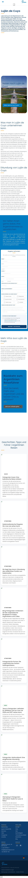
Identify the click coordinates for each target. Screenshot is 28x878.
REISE (5, 705)
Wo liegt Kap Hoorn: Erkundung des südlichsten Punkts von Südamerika (14, 571)
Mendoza (3, 831)
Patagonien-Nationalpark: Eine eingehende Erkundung (14, 758)
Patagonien (4, 835)
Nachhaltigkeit (19, 833)
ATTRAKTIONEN (7, 521)
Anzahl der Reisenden (7, 288)
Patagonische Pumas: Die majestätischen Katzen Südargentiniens (12, 663)
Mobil (3, 276)
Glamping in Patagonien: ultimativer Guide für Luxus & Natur (13, 799)
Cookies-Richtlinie (20, 872)
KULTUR (6, 474)
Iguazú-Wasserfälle (6, 829)
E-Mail (3, 271)
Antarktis (3, 837)
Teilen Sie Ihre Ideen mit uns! (8, 305)
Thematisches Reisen (21, 835)
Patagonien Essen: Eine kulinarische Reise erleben (12, 478)
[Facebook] (20, 845)
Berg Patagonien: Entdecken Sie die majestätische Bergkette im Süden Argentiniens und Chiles (13, 613)
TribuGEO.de (23, 874)
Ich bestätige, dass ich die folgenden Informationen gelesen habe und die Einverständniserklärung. (12, 320)
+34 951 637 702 (5, 852)
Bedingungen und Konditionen (8, 872)
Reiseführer (18, 837)
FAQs (17, 829)
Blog (17, 839)
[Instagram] (17, 845)
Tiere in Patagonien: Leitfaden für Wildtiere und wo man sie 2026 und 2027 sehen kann (13, 710)
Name (3, 259)
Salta (2, 833)
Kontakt (17, 827)
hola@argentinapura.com (7, 849)
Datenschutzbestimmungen (10, 316)
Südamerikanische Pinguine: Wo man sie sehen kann (13, 525)
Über (17, 831)
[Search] (14, 4)
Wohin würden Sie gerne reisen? (9, 294)
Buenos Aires (4, 827)
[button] (3, 2)
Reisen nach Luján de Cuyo (13, 85)
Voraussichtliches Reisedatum (9, 283)
